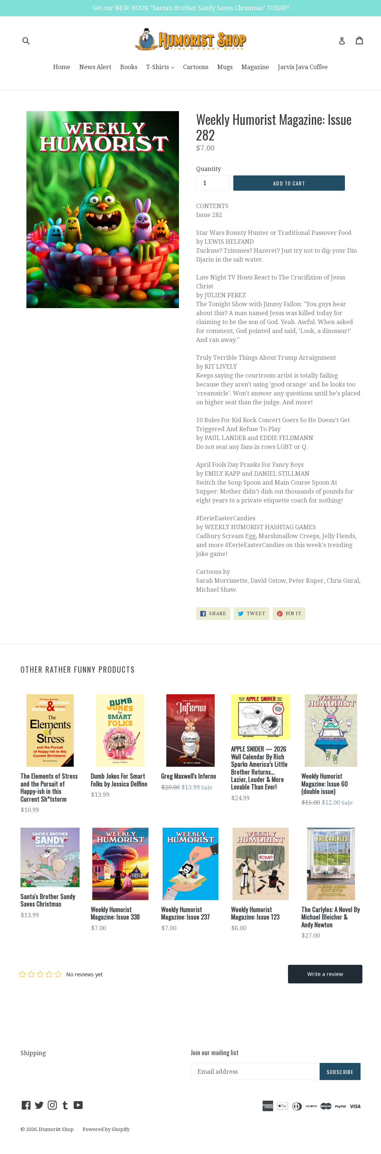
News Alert (95, 67)
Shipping (33, 1053)
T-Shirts (162, 67)
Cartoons (195, 67)
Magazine (255, 67)
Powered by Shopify (106, 1129)
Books (128, 67)
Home (61, 67)
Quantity (208, 168)
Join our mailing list (214, 1052)
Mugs (225, 67)
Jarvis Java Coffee (303, 67)
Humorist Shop (56, 1129)
